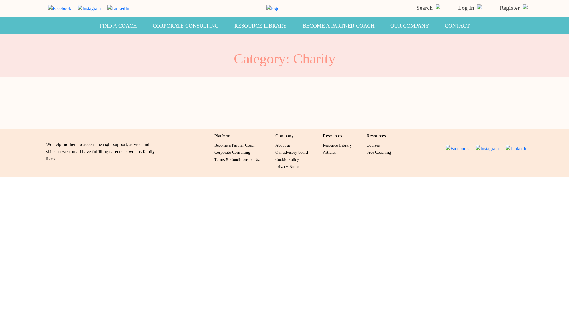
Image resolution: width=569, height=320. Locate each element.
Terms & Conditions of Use (237, 159)
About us (282, 145)
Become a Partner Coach (339, 26)
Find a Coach (118, 26)
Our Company (409, 26)
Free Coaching (379, 152)
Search (425, 7)
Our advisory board (291, 152)
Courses (373, 145)
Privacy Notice (287, 166)
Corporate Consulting (186, 26)
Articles (329, 152)
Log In (467, 7)
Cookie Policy (287, 159)
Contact (457, 26)
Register (510, 7)
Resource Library (260, 26)
